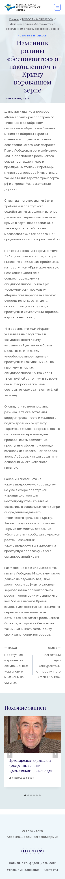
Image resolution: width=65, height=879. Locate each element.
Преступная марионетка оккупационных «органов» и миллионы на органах (16, 665)
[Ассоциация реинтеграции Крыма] (22, 7)
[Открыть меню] (57, 7)
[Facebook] (24, 851)
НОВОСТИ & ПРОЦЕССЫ (32, 35)
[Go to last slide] (9, 754)
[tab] (25, 795)
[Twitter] (40, 851)
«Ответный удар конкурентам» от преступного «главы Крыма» (48, 662)
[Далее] (55, 754)
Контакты (51, 870)
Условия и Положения (23, 870)
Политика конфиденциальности (32, 863)
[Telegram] (32, 851)
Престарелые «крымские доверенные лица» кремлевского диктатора (30, 765)
